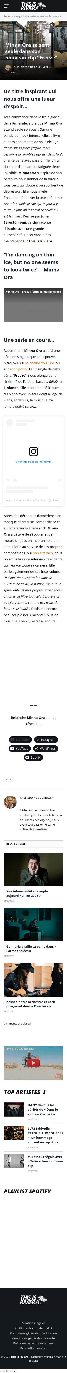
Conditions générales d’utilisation (33, 1333)
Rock (8, 779)
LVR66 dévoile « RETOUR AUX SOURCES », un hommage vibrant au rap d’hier (45, 1135)
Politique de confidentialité (33, 1328)
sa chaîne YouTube (40, 363)
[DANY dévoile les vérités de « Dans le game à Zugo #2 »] (14, 1109)
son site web (43, 553)
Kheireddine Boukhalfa (32, 67)
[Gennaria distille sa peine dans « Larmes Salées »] (33, 924)
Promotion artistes (33, 1348)
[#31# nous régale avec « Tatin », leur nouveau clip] (14, 1161)
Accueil (7, 16)
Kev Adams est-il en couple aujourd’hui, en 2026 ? (27, 893)
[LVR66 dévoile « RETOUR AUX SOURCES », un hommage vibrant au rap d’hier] (14, 1133)
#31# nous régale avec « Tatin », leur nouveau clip (45, 1161)
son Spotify (18, 369)
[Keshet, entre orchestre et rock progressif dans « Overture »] (33, 980)
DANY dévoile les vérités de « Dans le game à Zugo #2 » (43, 1109)
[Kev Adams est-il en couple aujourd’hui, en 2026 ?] (33, 869)
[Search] (61, 6)
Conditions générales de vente (33, 1338)
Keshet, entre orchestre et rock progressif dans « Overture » (30, 1004)
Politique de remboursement (33, 1343)
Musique (17, 16)
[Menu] (6, 6)
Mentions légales (33, 1323)
